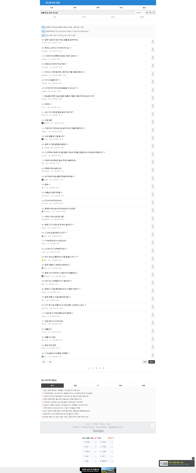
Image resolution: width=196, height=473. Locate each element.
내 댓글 (83, 17)
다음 (50, 362)
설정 (108, 424)
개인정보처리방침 (87, 427)
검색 (145, 362)
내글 (54, 17)
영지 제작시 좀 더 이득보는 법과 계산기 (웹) (60, 35)
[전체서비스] (153, 2)
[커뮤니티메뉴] (42, 2)
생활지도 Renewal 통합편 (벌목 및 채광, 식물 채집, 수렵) (65, 27)
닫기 (193, 458)
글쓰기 (154, 13)
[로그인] (149, 2)
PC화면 (95, 424)
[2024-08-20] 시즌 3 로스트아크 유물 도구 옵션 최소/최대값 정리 (67, 31)
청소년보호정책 (101, 427)
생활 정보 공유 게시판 (49, 13)
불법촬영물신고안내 (116, 427)
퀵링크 (102, 424)
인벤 (58, 2)
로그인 (88, 424)
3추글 (113, 17)
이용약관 (76, 427)
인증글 (142, 17)
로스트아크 (50, 2)
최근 (44, 362)
